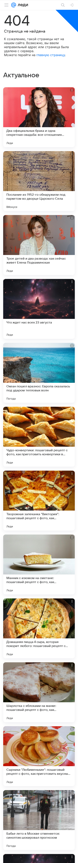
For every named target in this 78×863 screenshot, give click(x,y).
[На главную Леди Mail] (22, 5)
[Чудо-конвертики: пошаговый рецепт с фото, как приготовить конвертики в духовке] (39, 437)
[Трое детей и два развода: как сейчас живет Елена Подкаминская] (39, 245)
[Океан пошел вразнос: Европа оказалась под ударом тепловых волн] (39, 373)
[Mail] (13, 5)
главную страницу (50, 55)
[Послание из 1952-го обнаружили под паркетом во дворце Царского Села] (39, 181)
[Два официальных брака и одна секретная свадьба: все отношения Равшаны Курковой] (39, 117)
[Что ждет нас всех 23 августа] (39, 309)
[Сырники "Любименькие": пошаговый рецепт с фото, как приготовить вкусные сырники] (39, 756)
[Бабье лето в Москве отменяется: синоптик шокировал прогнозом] (39, 820)
